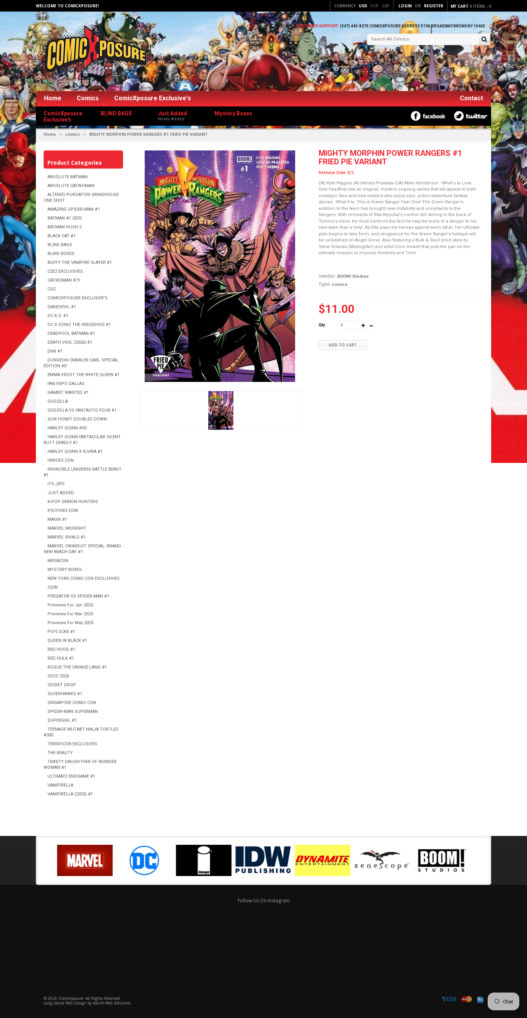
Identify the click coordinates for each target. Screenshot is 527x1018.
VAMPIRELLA (60, 785)
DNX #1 (54, 351)
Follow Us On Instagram (264, 900)
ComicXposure (70, 998)
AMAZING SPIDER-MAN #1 (73, 209)
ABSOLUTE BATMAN (67, 176)
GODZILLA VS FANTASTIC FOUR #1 (82, 410)
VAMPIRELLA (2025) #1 (70, 794)
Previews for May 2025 (70, 622)
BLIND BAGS (59, 244)
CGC (51, 289)
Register (433, 5)
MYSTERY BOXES (64, 569)
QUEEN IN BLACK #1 (67, 640)
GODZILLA (57, 401)
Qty (322, 325)
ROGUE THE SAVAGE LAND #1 (77, 667)
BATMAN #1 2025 (64, 218)
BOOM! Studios (353, 276)
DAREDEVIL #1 (61, 306)
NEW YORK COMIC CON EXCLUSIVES (83, 578)
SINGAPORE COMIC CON (71, 702)
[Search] (484, 40)
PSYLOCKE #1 (61, 631)
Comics (88, 98)
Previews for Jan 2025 (70, 605)
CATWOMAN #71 (63, 280)
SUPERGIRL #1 (62, 720)
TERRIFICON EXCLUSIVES (72, 743)
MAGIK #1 (57, 519)
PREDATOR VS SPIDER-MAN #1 (78, 596)
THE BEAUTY (60, 752)
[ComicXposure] (94, 52)
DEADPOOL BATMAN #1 (71, 333)
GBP (385, 5)
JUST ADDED (60, 492)
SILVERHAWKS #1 (64, 693)
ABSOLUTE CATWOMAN (71, 185)
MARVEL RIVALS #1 (66, 537)
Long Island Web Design (65, 1003)
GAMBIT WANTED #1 (68, 392)
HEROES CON (60, 460)
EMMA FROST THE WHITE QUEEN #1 (83, 374)
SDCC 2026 (58, 676)
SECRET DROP (61, 684)
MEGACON (57, 560)
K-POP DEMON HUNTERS (72, 501)
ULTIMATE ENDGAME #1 (71, 776)
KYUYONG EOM (62, 510)
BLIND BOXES (60, 253)
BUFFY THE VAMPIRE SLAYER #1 (79, 262)
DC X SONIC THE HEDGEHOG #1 (79, 324)
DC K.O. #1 (57, 315)
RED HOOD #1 (61, 649)
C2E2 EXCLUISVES (65, 271)
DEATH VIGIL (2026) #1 (69, 342)
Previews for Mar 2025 (70, 613)
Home (52, 98)
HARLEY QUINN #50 (66, 427)
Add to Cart (343, 345)
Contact (471, 98)
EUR (374, 5)
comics (72, 134)
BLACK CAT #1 (61, 235)
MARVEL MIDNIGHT (66, 528)
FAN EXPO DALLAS (65, 383)
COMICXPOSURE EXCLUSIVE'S (77, 298)
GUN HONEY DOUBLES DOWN (77, 419)
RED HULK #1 (60, 658)
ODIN (52, 587)
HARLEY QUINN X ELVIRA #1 (75, 451)
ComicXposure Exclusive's (152, 98)
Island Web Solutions (112, 1003)
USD (363, 5)
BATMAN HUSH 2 (64, 227)
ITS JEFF (56, 483)
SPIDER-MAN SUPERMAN (72, 711)
